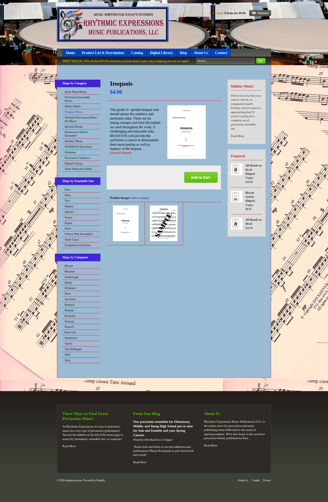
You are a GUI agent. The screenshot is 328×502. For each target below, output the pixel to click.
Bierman (70, 271)
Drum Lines (72, 239)
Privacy (267, 480)
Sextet (68, 217)
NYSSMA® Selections (78, 146)
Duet (68, 195)
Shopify (100, 480)
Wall (67, 354)
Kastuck (70, 304)
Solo (67, 189)
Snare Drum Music (76, 91)
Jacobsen (70, 299)
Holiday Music (74, 141)
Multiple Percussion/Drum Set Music (81, 119)
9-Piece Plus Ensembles (79, 234)
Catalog (137, 53)
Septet (68, 223)
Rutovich (70, 332)
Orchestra (70, 152)
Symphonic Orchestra (78, 245)
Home (70, 53)
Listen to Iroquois (121, 152)
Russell (69, 326)
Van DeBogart (73, 349)
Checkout (260, 13)
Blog (183, 53)
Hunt (68, 293)
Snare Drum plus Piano (78, 168)
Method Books (74, 126)
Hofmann (70, 288)
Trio (67, 200)
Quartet (69, 206)
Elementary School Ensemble (76, 133)
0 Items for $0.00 (235, 13)
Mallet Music (73, 106)
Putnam (69, 310)
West (68, 360)
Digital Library (161, 53)
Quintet (69, 212)
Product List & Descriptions (103, 53)
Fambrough (72, 277)
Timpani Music (74, 112)
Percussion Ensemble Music (77, 98)
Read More (237, 136)
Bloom (69, 266)
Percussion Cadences (77, 158)
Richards (70, 315)
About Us (201, 53)
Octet (68, 228)
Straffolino (71, 338)
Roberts (69, 321)
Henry (68, 282)
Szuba (68, 343)
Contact (221, 53)
